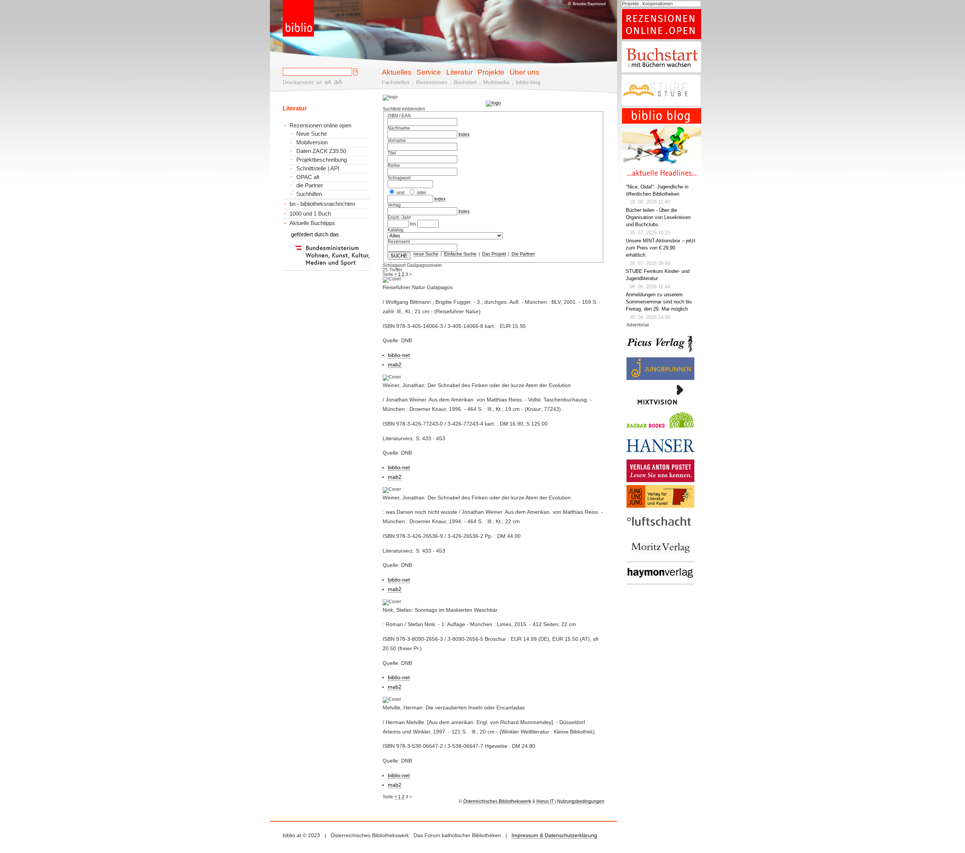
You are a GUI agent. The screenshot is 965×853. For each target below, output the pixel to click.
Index (464, 134)
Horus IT (545, 801)
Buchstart (465, 82)
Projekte (491, 72)
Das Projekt (494, 254)
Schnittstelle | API (317, 168)
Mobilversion (312, 142)
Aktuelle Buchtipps (312, 223)
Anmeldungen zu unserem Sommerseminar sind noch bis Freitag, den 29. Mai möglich (659, 302)
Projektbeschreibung (321, 160)
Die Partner (523, 254)
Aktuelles (397, 72)
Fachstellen (395, 82)
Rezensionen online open (320, 125)
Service (429, 72)
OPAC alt (307, 177)
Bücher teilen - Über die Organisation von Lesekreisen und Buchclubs (658, 217)
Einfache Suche (460, 254)
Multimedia (496, 82)
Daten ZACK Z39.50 (321, 151)
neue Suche (426, 254)
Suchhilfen (309, 194)
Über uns (524, 72)
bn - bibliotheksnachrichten (322, 204)
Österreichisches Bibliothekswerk (497, 801)
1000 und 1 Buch (310, 213)
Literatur (459, 72)
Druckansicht (298, 82)
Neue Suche (311, 134)
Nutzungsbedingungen (580, 801)
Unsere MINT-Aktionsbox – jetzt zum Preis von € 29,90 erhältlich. (660, 248)
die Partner (309, 185)
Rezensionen (431, 82)
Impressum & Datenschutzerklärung (554, 835)
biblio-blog (528, 82)
